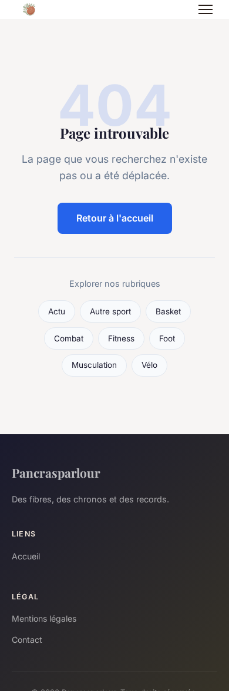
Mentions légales (44, 618)
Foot (167, 338)
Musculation (94, 365)
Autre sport (110, 311)
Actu (56, 311)
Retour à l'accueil (114, 218)
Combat (68, 338)
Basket (168, 311)
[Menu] (205, 9)
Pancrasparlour (56, 472)
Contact (27, 640)
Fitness (121, 338)
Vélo (149, 365)
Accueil (26, 556)
